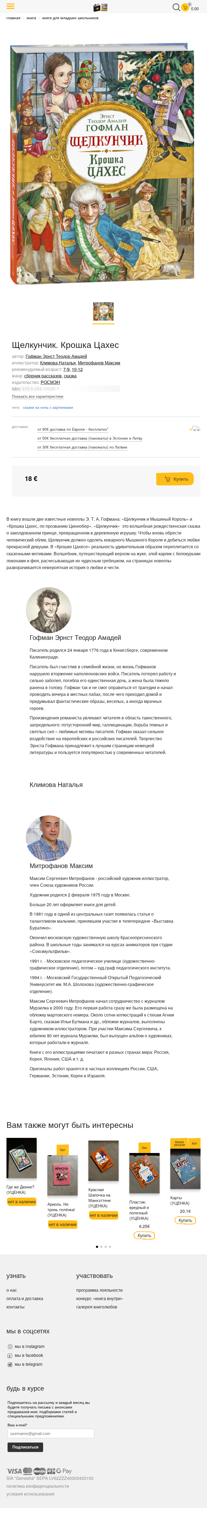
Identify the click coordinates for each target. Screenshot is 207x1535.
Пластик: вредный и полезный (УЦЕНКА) (139, 1210)
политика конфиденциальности (37, 1486)
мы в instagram (29, 1346)
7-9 (66, 369)
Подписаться (25, 1447)
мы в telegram (28, 1364)
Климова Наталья (58, 363)
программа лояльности (99, 1290)
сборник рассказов (43, 376)
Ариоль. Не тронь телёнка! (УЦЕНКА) (61, 1209)
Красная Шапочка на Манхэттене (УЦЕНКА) (99, 1197)
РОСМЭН (50, 382)
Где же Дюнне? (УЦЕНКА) (20, 1189)
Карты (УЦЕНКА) (179, 1200)
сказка (70, 376)
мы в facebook (28, 1355)
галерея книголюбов (96, 1307)
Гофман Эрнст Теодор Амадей (56, 356)
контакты (15, 1307)
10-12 (77, 369)
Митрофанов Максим (99, 363)
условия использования (30, 1494)
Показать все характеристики (37, 396)
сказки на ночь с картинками (48, 407)
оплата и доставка (24, 1298)
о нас (11, 1290)
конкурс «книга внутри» (99, 1298)
